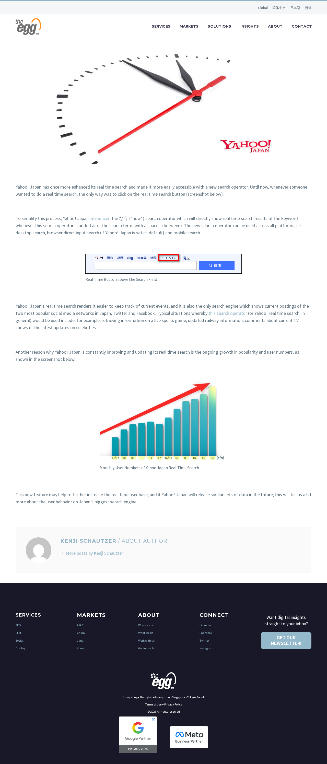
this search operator (227, 313)
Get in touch (146, 648)
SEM (18, 633)
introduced (100, 218)
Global (263, 7)
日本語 (295, 8)
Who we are (145, 625)
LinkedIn (205, 625)
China (81, 633)
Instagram (206, 648)
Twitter (204, 640)
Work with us (146, 640)
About (275, 26)
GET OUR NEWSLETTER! (286, 640)
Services (161, 26)
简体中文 (279, 8)
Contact (302, 26)
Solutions (219, 26)
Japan (81, 640)
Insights (249, 26)
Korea (81, 648)
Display (20, 648)
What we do (145, 633)
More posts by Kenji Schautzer (94, 553)
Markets (189, 26)
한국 (308, 8)
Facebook (206, 633)
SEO (18, 625)
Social (20, 640)
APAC (80, 625)
